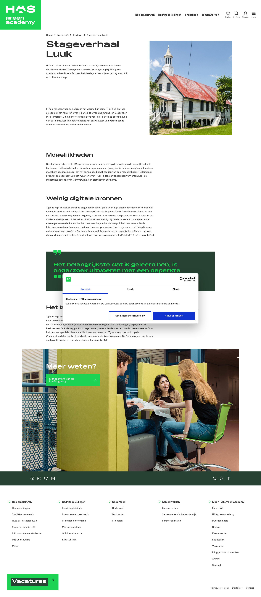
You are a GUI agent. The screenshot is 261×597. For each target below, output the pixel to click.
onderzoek (191, 14)
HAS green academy (223, 514)
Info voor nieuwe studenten (27, 533)
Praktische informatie (74, 520)
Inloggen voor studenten (225, 552)
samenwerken (210, 14)
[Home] (20, 15)
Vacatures (218, 546)
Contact (216, 565)
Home (49, 35)
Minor (15, 546)
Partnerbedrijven (171, 520)
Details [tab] (130, 289)
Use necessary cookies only (130, 315)
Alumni (216, 558)
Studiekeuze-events (23, 514)
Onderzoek (118, 508)
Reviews (77, 35)
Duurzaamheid (220, 520)
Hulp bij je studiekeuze (24, 520)
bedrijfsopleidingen (169, 14)
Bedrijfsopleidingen (72, 508)
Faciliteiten (218, 539)
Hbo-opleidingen (21, 508)
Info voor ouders (21, 539)
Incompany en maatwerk (75, 514)
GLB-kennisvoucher (73, 533)
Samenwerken (170, 508)
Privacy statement (220, 587)
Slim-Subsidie (69, 539)
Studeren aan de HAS (23, 527)
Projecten (117, 520)
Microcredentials (71, 527)
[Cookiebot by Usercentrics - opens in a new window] (182, 279)
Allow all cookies (174, 315)
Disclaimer (237, 587)
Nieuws (216, 527)
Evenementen (219, 533)
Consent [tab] (85, 289)
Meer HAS (62, 35)
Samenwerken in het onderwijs (179, 514)
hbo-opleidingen (145, 14)
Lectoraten (118, 514)
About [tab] (175, 289)
